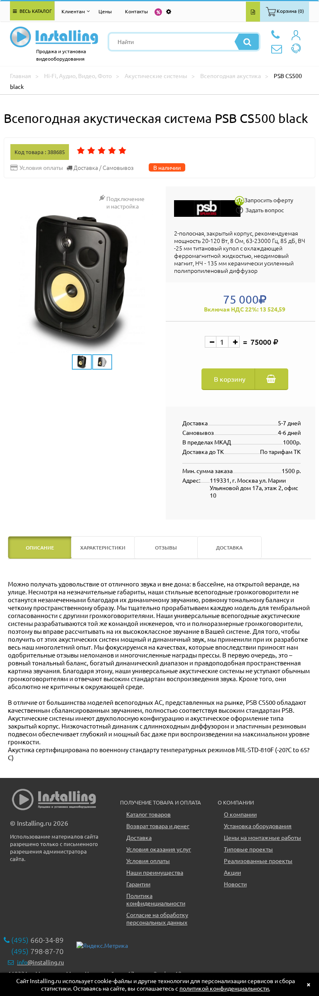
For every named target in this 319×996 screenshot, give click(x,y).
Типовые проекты (248, 849)
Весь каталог (35, 10)
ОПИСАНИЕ (40, 547)
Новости (235, 884)
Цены (105, 11)
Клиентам (73, 11)
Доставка (139, 837)
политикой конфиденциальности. (224, 988)
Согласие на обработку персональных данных (157, 918)
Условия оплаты (148, 860)
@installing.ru (40, 962)
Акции (232, 872)
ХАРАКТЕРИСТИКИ (102, 547)
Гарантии (138, 884)
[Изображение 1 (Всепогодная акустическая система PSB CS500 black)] (81, 281)
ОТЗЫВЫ (166, 547)
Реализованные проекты (258, 860)
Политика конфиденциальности (155, 899)
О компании (240, 814)
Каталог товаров (148, 814)
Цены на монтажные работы (262, 837)
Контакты (136, 11)
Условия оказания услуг (158, 849)
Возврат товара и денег (157, 825)
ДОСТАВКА (229, 547)
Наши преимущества (154, 872)
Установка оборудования (258, 825)
